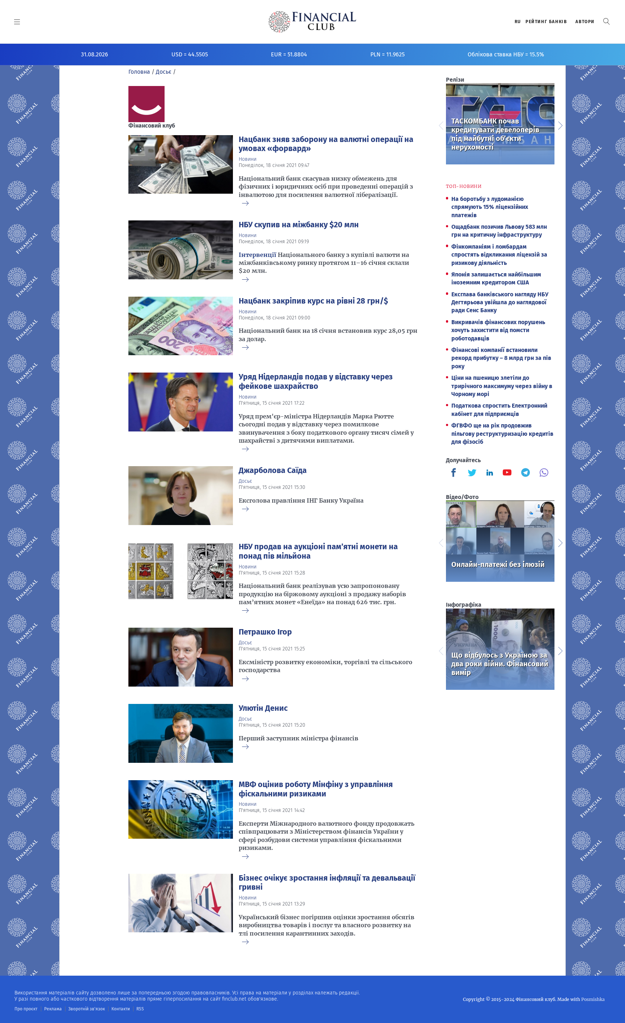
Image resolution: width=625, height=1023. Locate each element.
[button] (606, 21)
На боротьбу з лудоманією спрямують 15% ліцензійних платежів (489, 207)
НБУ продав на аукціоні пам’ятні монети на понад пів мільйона (318, 551)
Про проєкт (25, 1008)
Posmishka (593, 999)
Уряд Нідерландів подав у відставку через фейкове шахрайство (316, 381)
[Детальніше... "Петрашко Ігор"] (180, 657)
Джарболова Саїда (273, 470)
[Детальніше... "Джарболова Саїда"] (180, 495)
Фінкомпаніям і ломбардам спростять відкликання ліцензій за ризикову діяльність (499, 254)
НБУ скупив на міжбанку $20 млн (299, 224)
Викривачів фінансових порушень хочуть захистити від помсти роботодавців (498, 330)
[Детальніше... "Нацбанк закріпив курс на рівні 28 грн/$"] (180, 326)
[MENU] (17, 21)
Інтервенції (257, 254)
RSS (140, 1008)
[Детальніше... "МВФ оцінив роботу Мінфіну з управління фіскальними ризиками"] (180, 818)
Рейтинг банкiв (546, 21)
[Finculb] (455, 473)
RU (518, 21)
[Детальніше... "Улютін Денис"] (180, 733)
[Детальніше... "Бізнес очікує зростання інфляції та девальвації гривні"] (180, 908)
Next (560, 124)
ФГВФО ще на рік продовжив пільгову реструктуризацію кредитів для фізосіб (502, 433)
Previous (440, 124)
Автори (585, 21)
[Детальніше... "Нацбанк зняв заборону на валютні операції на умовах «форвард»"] (180, 169)
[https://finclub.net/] (312, 22)
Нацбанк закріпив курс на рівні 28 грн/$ (313, 301)
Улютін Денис (263, 708)
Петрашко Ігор (265, 632)
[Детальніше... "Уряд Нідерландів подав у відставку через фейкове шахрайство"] (180, 411)
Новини (247, 159)
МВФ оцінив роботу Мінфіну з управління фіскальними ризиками (316, 789)
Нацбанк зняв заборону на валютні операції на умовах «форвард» (326, 144)
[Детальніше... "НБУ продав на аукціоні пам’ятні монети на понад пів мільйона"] (180, 576)
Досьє (245, 481)
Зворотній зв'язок (86, 1008)
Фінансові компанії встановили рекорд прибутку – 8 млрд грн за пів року (501, 358)
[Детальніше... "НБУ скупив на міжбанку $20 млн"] (180, 249)
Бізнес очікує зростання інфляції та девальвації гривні (327, 882)
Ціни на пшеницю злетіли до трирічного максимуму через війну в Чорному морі (501, 385)
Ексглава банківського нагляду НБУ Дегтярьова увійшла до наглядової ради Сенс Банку (499, 302)
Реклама (53, 1008)
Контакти (120, 1008)
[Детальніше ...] (245, 204)
